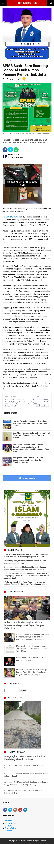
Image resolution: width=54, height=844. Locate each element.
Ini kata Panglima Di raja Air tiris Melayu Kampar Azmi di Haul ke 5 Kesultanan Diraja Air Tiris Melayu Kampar (31, 672)
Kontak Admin (10, 823)
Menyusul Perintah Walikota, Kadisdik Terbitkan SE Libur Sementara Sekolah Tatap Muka (31, 648)
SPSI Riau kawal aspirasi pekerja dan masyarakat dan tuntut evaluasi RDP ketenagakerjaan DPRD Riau (26, 555)
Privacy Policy (10, 828)
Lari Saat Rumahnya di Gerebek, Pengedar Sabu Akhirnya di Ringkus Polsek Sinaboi (15, 403)
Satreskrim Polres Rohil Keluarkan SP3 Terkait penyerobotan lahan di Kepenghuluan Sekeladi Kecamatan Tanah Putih (31, 448)
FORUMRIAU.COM (10, 217)
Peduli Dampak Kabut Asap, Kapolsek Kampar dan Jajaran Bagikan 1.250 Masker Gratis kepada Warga (25, 583)
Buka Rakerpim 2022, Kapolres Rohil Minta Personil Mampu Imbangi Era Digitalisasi (38, 403)
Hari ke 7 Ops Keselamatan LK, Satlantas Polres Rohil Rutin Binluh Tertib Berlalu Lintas (30, 423)
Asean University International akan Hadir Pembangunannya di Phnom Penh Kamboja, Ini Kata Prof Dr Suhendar (32, 636)
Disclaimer (9, 826)
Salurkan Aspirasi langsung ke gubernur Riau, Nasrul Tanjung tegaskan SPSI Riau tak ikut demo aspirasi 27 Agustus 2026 (26, 575)
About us (8, 821)
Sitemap (8, 831)
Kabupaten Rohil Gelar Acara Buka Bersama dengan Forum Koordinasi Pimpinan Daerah (28, 460)
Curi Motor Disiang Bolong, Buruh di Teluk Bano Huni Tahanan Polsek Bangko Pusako (31, 435)
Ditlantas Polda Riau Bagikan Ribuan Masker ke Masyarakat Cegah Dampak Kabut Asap (24, 625)
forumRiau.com (27, 3)
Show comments (27, 478)
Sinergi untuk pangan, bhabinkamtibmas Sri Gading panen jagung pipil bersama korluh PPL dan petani (25, 568)
